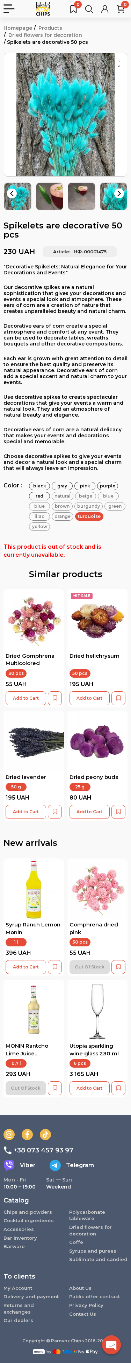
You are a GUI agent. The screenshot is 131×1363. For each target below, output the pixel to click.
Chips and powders (27, 1212)
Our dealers (18, 1320)
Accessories (18, 1229)
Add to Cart (26, 698)
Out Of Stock (89, 967)
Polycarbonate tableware (87, 1215)
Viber (28, 1165)
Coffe (76, 1242)
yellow (39, 526)
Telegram (80, 1165)
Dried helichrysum (94, 655)
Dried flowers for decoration (45, 35)
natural (62, 496)
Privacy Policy (86, 1305)
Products (50, 28)
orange (62, 516)
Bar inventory (20, 1238)
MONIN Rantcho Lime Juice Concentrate (27, 1053)
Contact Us (82, 1314)
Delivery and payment (31, 1296)
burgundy (88, 506)
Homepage (17, 28)
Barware (14, 1246)
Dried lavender (26, 777)
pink (85, 485)
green (115, 506)
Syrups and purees (92, 1251)
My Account (17, 1288)
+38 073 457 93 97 (43, 1150)
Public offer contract (94, 1296)
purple (107, 485)
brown (62, 506)
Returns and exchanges (18, 1308)
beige (85, 496)
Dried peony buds (94, 777)
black (39, 485)
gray (62, 485)
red (39, 496)
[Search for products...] (89, 9)
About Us (80, 1288)
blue (108, 496)
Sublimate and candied (98, 1259)
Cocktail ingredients (28, 1220)
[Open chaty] (111, 1344)
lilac (39, 516)
